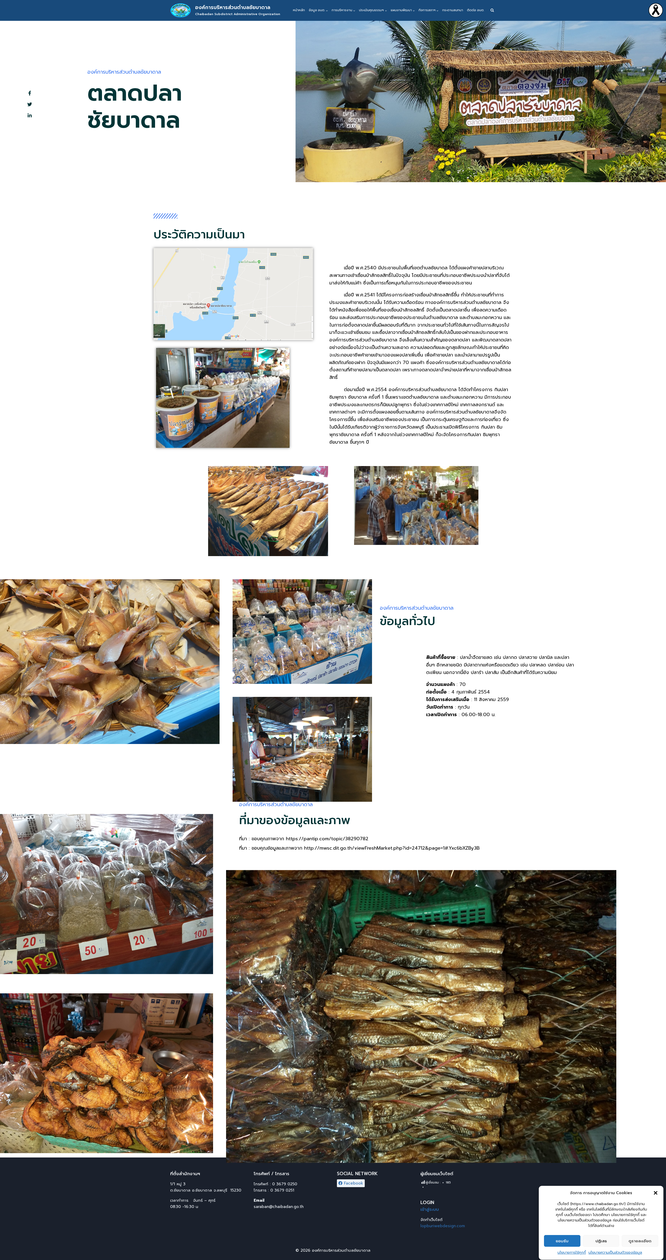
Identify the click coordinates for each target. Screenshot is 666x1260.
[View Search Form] (492, 10)
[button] (655, 1192)
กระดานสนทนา (452, 10)
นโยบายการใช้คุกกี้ (572, 1252)
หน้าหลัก (299, 10)
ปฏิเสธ (601, 1241)
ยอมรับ (562, 1241)
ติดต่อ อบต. (475, 10)
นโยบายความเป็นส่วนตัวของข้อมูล (615, 1252)
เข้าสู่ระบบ (429, 1209)
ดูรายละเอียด (640, 1241)
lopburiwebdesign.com (442, 1226)
